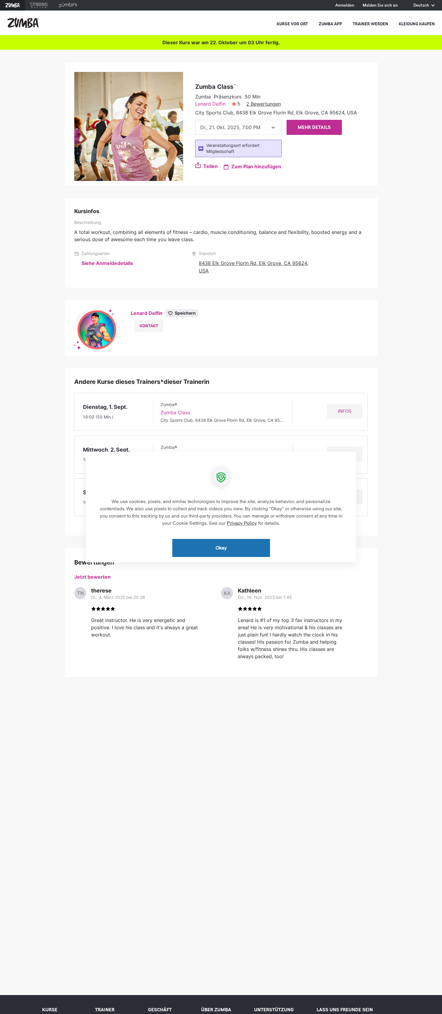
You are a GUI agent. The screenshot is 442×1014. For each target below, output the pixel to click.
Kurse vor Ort (292, 24)
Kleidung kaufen (417, 24)
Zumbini (68, 5)
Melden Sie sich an (380, 6)
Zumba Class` (176, 412)
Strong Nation (39, 5)
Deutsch (421, 6)
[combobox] (238, 127)
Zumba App (330, 24)
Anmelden (344, 6)
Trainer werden (370, 24)
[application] (221, 507)
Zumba (12, 5)
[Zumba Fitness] (23, 23)
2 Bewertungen (263, 104)
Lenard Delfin (210, 104)
